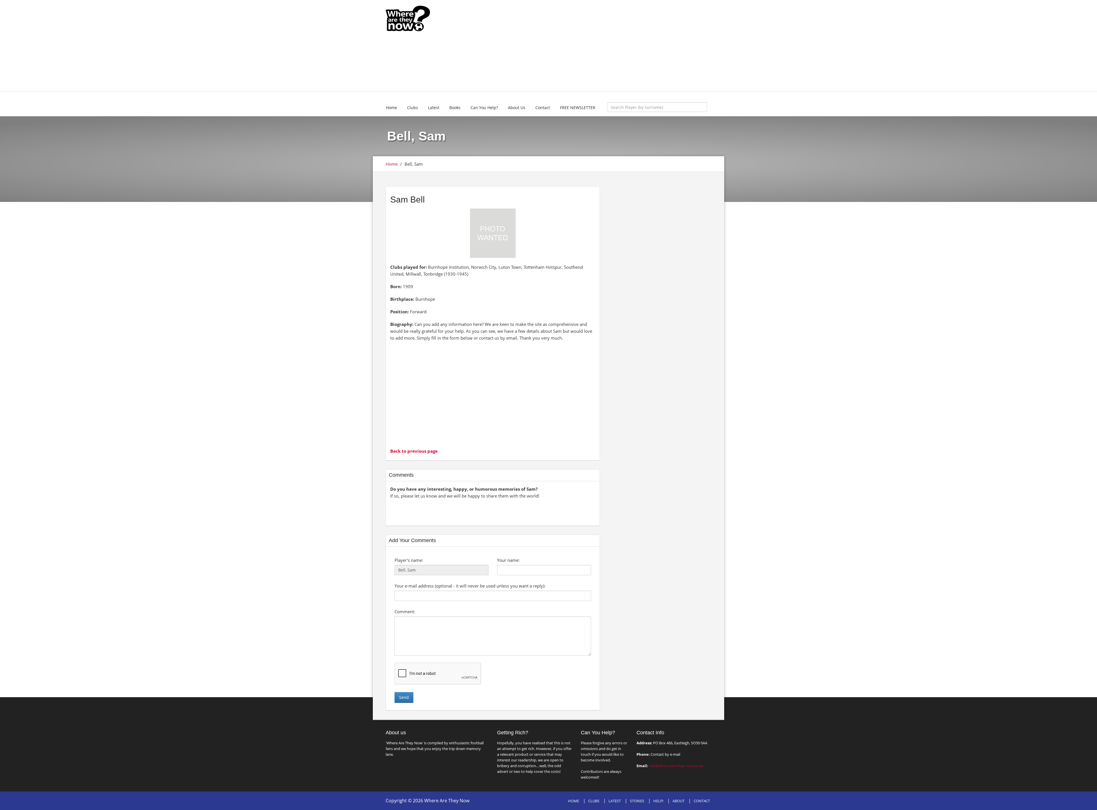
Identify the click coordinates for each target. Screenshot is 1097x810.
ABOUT (678, 800)
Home (391, 107)
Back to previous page (414, 451)
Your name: (508, 560)
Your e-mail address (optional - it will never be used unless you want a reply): (470, 586)
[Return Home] (408, 18)
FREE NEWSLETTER (577, 107)
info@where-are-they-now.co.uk (676, 765)
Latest (433, 107)
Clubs (412, 107)
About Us (516, 107)
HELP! (658, 800)
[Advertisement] (590, 46)
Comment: (405, 611)
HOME (573, 800)
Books (455, 107)
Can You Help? (484, 107)
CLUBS (593, 800)
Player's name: (409, 560)
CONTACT (702, 800)
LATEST (614, 800)
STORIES (637, 800)
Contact (542, 107)
